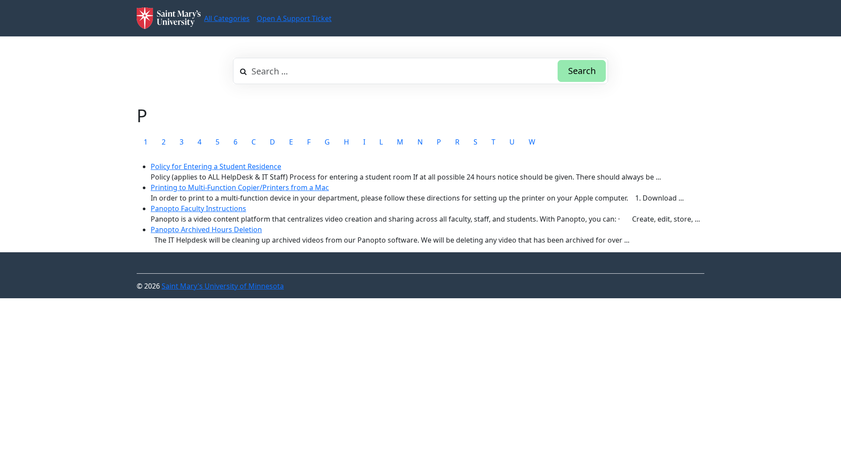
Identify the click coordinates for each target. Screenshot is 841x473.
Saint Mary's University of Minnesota (223, 286)
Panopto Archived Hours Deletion (206, 229)
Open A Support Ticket (294, 18)
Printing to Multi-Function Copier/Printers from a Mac (240, 187)
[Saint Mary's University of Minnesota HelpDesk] (169, 18)
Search (582, 71)
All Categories (227, 18)
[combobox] (420, 71)
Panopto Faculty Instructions (198, 208)
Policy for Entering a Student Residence (216, 166)
